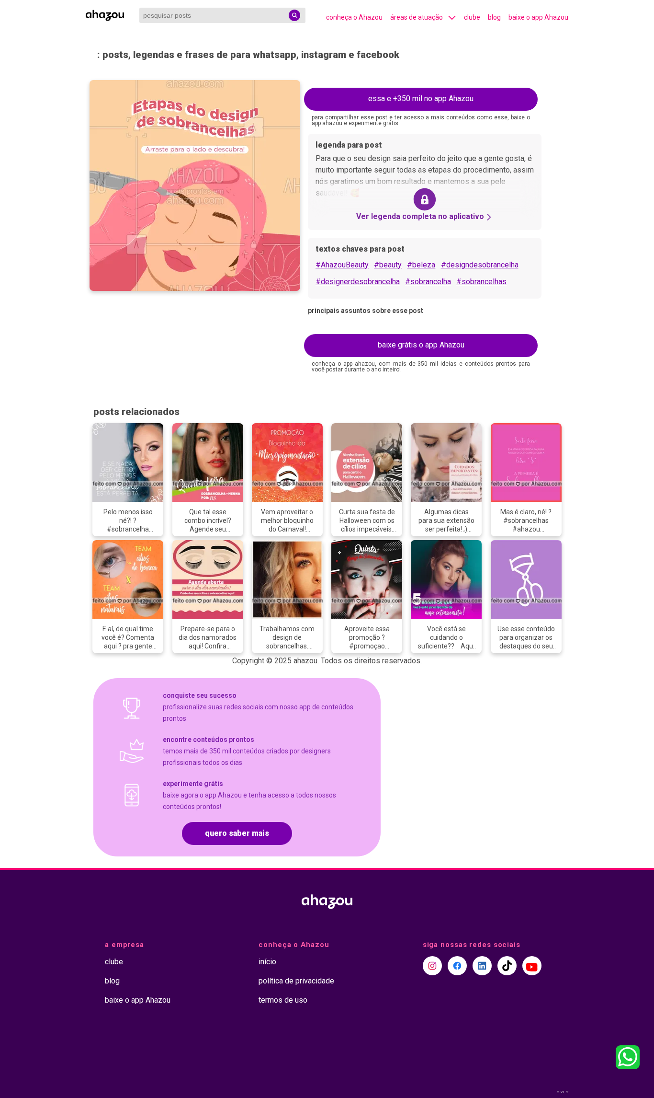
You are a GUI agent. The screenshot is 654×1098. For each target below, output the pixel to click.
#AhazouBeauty (342, 264)
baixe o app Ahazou (538, 17)
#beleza (421, 264)
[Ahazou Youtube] (531, 965)
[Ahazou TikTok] (507, 965)
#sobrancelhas (481, 281)
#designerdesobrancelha (358, 281)
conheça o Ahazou (354, 17)
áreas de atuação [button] (416, 17)
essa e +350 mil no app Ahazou (421, 98)
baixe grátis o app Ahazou (421, 344)
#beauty (388, 264)
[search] (294, 15)
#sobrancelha (428, 281)
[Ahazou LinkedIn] (482, 965)
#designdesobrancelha (480, 264)
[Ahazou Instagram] (432, 965)
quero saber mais (237, 833)
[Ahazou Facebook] (457, 965)
